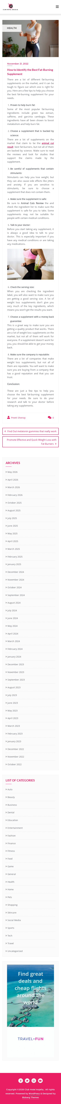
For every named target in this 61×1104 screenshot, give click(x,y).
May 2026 (13, 471)
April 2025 (13, 541)
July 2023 (12, 695)
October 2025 (15, 502)
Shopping (13, 904)
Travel (11, 943)
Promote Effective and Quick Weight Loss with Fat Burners (31, 441)
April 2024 (13, 633)
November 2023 (16, 672)
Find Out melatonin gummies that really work (31, 431)
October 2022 (15, 764)
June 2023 (13, 702)
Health (11, 881)
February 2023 (15, 733)
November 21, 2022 (17, 63)
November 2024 (16, 579)
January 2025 (14, 564)
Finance (12, 843)
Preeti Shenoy (17, 417)
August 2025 (14, 510)
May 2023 (13, 710)
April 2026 (13, 479)
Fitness (11, 850)
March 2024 (14, 641)
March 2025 (14, 548)
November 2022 (16, 756)
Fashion (12, 835)
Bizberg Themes (30, 1097)
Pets (10, 897)
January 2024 (14, 656)
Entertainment (15, 827)
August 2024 (14, 602)
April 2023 (13, 718)
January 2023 (14, 741)
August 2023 (14, 687)
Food (10, 858)
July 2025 (12, 518)
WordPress (34, 1093)
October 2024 (15, 587)
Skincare (12, 912)
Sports (11, 927)
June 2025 (13, 525)
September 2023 (16, 679)
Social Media (14, 920)
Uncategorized (15, 951)
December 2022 (16, 749)
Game (11, 866)
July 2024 (12, 610)
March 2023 (14, 725)
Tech (10, 935)
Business (12, 804)
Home (11, 889)
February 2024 (15, 648)
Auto (10, 789)
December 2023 (16, 664)
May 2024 (13, 625)
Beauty (11, 797)
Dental (11, 812)
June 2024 (13, 618)
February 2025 (15, 556)
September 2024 (16, 595)
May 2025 (13, 533)
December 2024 (16, 571)
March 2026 (14, 487)
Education (13, 820)
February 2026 (15, 495)
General (12, 874)
